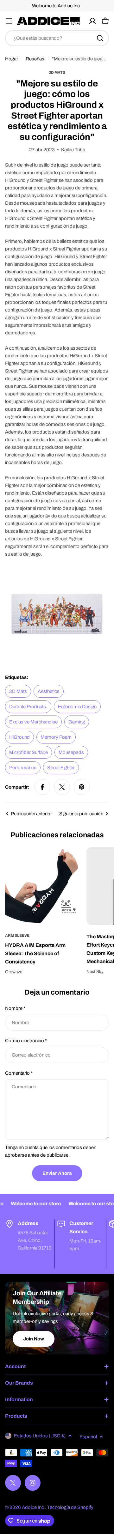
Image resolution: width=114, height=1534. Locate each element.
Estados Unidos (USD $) (40, 1435)
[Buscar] (100, 38)
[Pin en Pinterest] (82, 787)
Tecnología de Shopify (70, 1507)
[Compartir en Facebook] (42, 787)
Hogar (11, 58)
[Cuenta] (92, 21)
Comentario (19, 1073)
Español (88, 1436)
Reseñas (35, 58)
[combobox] (57, 38)
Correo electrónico (26, 1040)
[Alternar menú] (9, 21)
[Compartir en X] (62, 787)
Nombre (15, 1008)
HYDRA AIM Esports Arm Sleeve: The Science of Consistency (35, 953)
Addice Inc (33, 1507)
